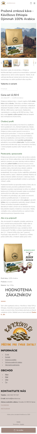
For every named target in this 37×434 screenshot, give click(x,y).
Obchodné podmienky (12, 365)
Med (6, 377)
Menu (34, 3)
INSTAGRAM (5, 409)
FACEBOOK (5, 405)
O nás (7, 354)
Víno (6, 380)
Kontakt (7, 357)
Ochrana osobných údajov (13, 362)
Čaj (6, 382)
